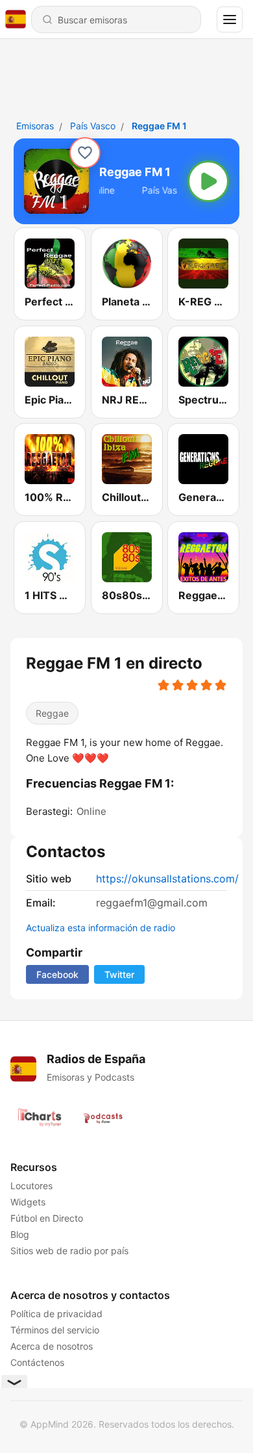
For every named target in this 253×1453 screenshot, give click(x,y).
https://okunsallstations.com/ (167, 878)
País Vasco (92, 125)
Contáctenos (37, 1362)
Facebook (57, 974)
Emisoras (35, 125)
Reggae (52, 713)
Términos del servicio (54, 1329)
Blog (19, 1234)
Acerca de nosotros (51, 1346)
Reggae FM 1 (159, 125)
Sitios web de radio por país (69, 1250)
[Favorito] (85, 152)
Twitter (119, 974)
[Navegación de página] (230, 19)
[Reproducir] (208, 181)
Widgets (27, 1201)
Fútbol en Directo (46, 1218)
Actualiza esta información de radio (100, 927)
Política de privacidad (56, 1313)
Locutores (31, 1185)
